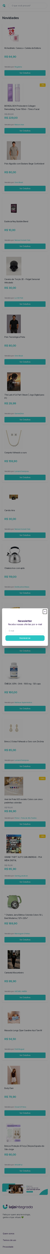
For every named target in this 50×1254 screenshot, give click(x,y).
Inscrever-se (25, 638)
